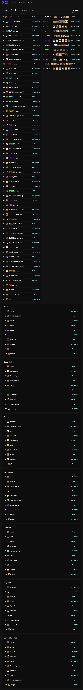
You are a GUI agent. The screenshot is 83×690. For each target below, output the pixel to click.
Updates (21, 2)
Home (14, 2)
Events (75, 11)
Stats (29, 2)
